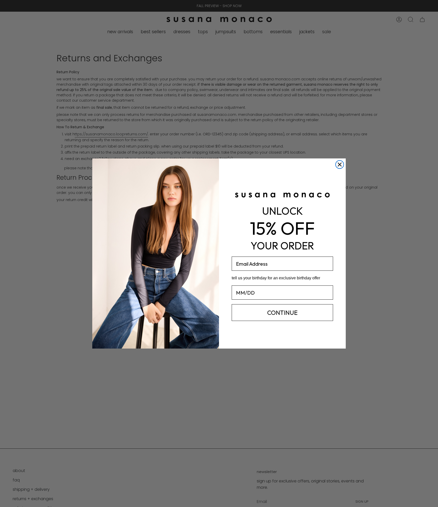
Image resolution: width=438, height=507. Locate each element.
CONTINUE (282, 312)
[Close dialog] (340, 164)
